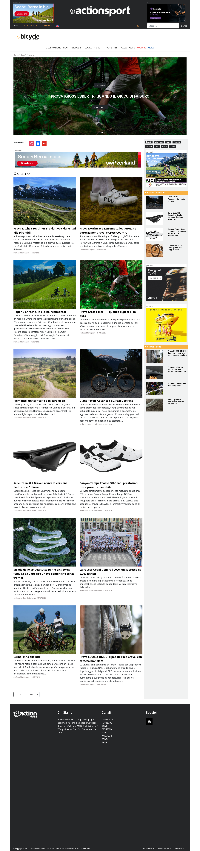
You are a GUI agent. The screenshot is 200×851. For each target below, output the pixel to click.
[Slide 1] (95, 132)
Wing (105, 739)
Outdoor (107, 719)
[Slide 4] (102, 132)
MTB (104, 732)
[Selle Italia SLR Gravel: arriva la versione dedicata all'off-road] (155, 218)
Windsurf (107, 735)
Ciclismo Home (53, 47)
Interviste (76, 47)
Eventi (108, 47)
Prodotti (98, 47)
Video (132, 47)
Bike (23, 55)
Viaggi (124, 47)
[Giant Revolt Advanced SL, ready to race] (155, 202)
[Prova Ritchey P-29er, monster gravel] (155, 388)
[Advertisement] (33, 793)
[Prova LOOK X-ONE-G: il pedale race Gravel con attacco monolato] (155, 356)
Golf (104, 742)
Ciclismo (30, 55)
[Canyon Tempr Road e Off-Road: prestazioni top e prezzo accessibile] (155, 234)
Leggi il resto (100, 107)
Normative (179, 848)
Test (116, 47)
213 (31, 694)
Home (15, 26)
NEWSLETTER (47, 26)
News (66, 47)
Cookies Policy (147, 848)
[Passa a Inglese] (57, 26)
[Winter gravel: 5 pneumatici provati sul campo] (155, 405)
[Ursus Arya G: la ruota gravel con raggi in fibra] (155, 250)
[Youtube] (138, 26)
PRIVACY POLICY (164, 848)
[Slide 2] (98, 132)
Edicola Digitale (30, 26)
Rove (104, 726)
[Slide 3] (100, 132)
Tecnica (88, 47)
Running (107, 722)
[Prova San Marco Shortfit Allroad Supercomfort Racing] (155, 372)
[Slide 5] (104, 132)
